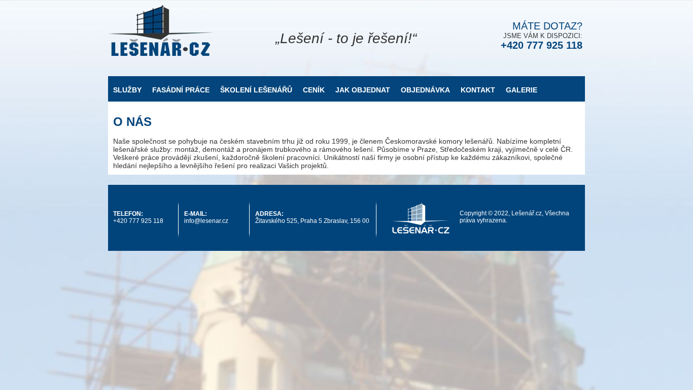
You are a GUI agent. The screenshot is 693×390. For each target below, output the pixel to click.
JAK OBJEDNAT (362, 90)
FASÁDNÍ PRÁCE (181, 90)
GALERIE (521, 90)
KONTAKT (478, 90)
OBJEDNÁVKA (425, 90)
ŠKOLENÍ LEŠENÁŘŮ (256, 90)
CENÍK (314, 90)
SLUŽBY (127, 90)
